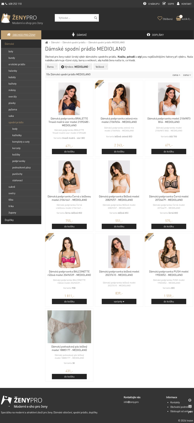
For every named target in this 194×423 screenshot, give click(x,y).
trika (11, 206)
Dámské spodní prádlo (74, 42)
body (14, 128)
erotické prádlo (17, 64)
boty (11, 51)
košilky (16, 154)
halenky (13, 70)
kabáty (12, 77)
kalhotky (17, 135)
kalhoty (12, 83)
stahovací (17, 180)
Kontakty (175, 402)
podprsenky (18, 160)
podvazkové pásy (21, 167)
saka (11, 115)
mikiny (12, 90)
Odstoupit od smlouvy (181, 411)
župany (12, 212)
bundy (12, 57)
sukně (12, 186)
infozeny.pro (131, 401)
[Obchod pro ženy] (47, 42)
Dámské (55, 42)
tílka (11, 199)
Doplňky (9, 219)
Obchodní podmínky (180, 406)
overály (13, 96)
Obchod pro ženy (23, 34)
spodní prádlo (16, 122)
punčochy (17, 173)
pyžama (13, 109)
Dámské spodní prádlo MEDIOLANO (106, 42)
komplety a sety (21, 141)
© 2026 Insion (185, 420)
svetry (12, 193)
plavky (12, 102)
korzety (16, 148)
